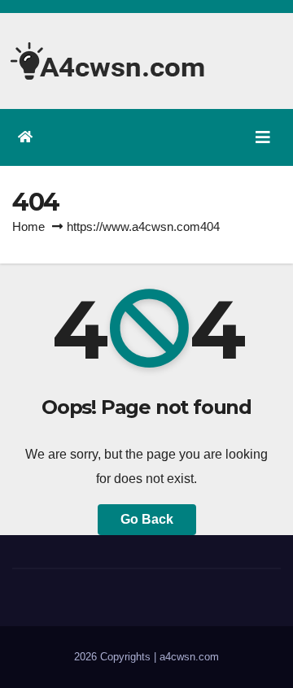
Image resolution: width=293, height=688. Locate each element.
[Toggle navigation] (263, 137)
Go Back (146, 519)
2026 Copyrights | (117, 657)
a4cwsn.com (189, 657)
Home (28, 226)
